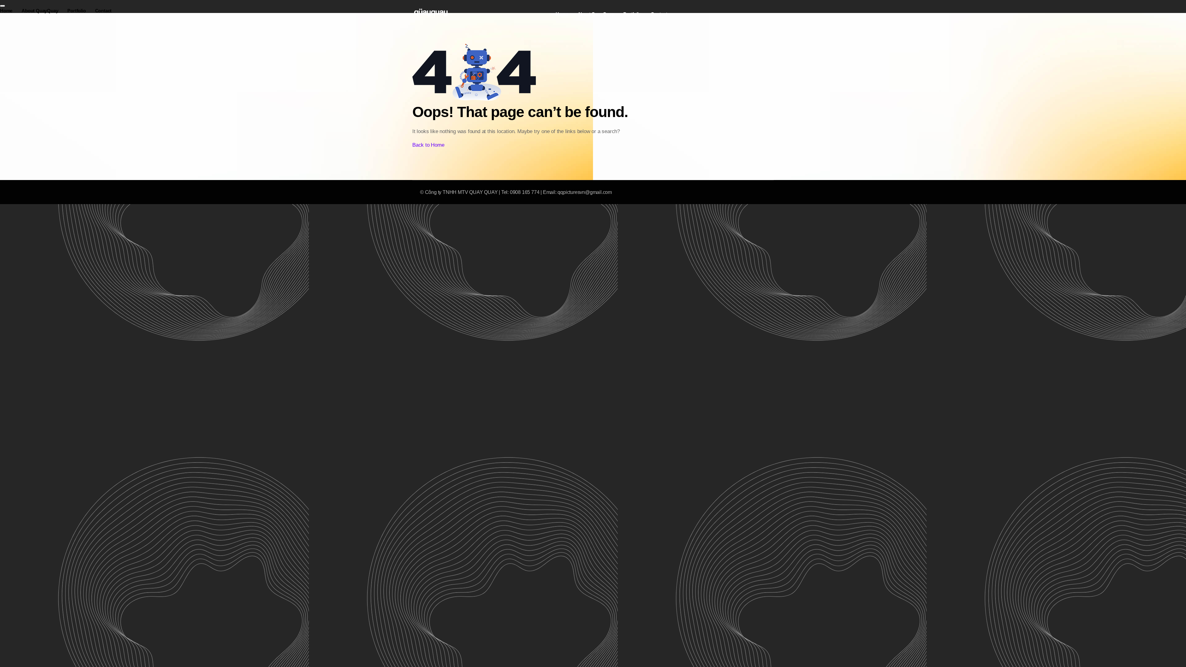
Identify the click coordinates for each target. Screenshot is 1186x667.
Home (562, 14)
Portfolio (632, 14)
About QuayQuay (596, 14)
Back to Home (428, 145)
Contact (659, 14)
